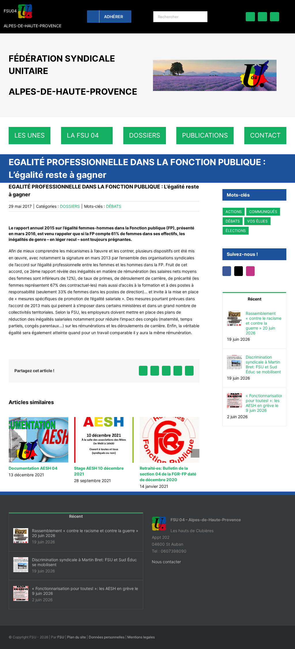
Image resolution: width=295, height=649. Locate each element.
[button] (13, 456)
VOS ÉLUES (257, 221)
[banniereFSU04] (215, 61)
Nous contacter (166, 567)
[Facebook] (226, 271)
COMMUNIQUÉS (263, 212)
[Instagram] (250, 271)
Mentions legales (141, 643)
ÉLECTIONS (236, 231)
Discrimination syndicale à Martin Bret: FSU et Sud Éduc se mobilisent (263, 364)
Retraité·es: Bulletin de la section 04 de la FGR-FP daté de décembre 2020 (102, 474)
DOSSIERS (70, 206)
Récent (254, 298)
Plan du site (76, 643)
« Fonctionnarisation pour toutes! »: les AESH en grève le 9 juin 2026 (264, 403)
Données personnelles (106, 643)
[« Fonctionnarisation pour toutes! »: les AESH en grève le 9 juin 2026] (234, 396)
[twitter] (262, 16)
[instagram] (274, 16)
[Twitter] (238, 271)
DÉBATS (113, 206)
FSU (60, 643)
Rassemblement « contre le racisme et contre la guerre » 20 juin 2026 (263, 323)
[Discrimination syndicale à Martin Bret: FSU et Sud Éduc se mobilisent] (234, 357)
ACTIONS (234, 212)
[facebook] (250, 16)
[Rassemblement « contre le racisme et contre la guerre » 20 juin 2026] (234, 314)
